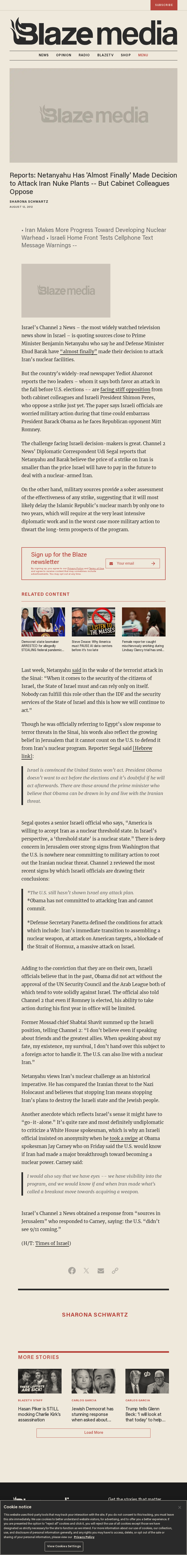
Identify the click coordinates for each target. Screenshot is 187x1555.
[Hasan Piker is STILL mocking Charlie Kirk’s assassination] (40, 1380)
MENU (143, 55)
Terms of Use (96, 569)
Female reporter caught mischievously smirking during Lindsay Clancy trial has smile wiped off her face (143, 646)
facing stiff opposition (125, 389)
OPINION (63, 55)
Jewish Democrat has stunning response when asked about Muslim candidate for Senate (93, 1415)
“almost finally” (78, 351)
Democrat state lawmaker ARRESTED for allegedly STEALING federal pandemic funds (41, 646)
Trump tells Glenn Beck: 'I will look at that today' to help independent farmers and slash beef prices (145, 1415)
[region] (93, 1527)
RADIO (84, 55)
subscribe (164, 5)
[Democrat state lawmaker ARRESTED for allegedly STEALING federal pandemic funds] (43, 621)
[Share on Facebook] (72, 1270)
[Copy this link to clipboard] (115, 1270)
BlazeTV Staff (30, 1400)
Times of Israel (52, 1243)
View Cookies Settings (64, 1546)
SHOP (126, 55)
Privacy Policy (75, 569)
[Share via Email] (100, 1270)
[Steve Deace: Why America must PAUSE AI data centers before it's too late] (93, 621)
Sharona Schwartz (29, 202)
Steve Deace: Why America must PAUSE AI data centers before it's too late (92, 646)
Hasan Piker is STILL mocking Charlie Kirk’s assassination (39, 1415)
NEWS (44, 55)
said (76, 670)
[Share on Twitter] (86, 1270)
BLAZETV (105, 55)
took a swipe (124, 1138)
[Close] (180, 1507)
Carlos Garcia (84, 1400)
